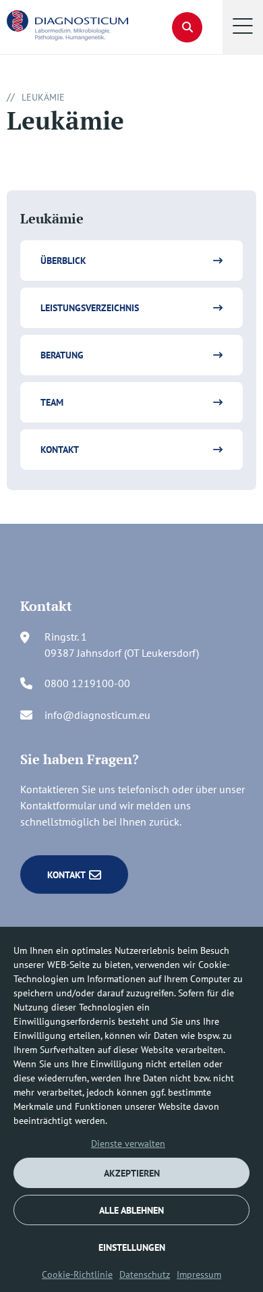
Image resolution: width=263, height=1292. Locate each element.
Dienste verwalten (128, 1143)
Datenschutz (144, 1274)
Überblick (63, 260)
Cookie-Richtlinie (77, 1274)
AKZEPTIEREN (132, 1173)
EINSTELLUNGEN (131, 1247)
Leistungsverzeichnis (89, 308)
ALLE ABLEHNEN (131, 1210)
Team (51, 402)
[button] (243, 27)
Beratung (62, 355)
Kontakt (59, 449)
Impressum (199, 1274)
